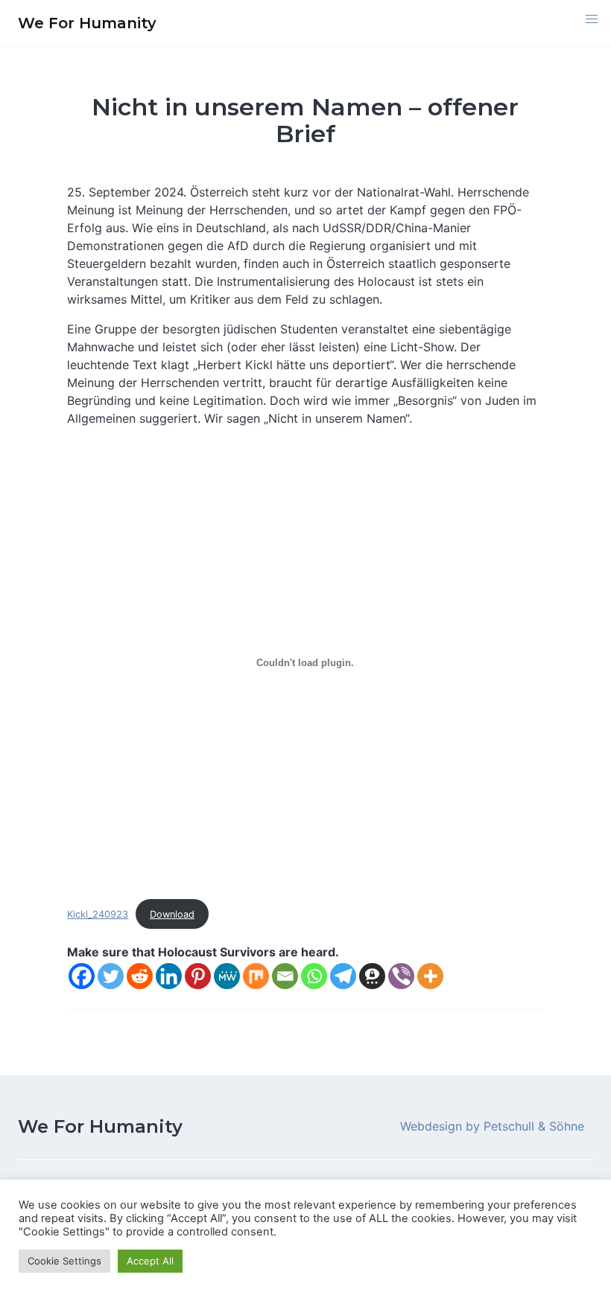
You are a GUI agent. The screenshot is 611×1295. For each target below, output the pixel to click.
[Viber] (401, 976)
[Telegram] (343, 976)
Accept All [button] (150, 1261)
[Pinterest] (198, 976)
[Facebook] (82, 976)
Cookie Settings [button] (64, 1261)
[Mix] (256, 976)
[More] (430, 976)
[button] (591, 19)
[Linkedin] (169, 976)
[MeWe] (227, 976)
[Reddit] (140, 976)
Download (172, 914)
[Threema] (372, 976)
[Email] (285, 976)
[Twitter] (111, 976)
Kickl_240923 (97, 914)
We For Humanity (100, 1126)
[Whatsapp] (314, 976)
